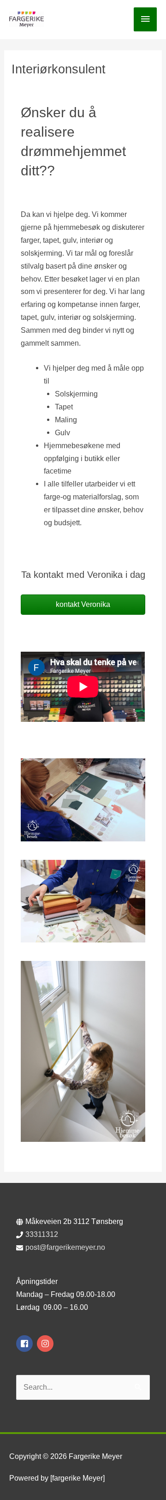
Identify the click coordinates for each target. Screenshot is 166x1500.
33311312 (41, 1234)
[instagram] (46, 1343)
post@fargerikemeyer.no (65, 1247)
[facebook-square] (25, 1343)
